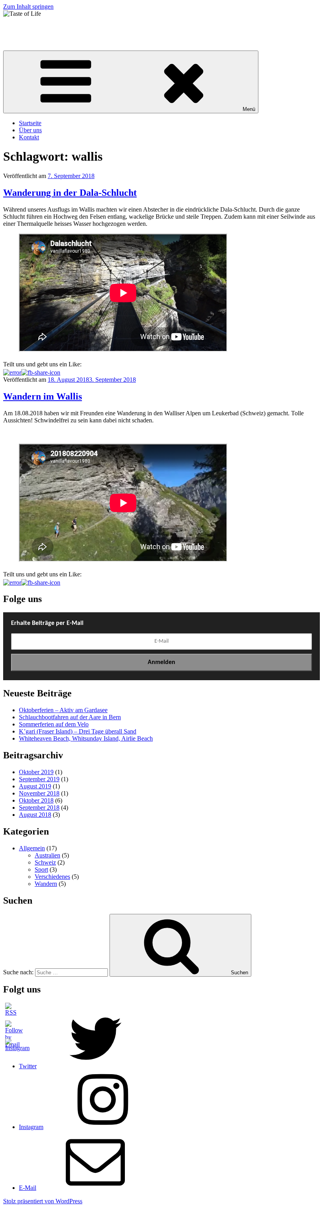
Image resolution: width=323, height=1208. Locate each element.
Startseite (30, 123)
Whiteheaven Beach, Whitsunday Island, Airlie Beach (86, 738)
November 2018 (39, 793)
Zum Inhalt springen (28, 6)
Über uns (30, 130)
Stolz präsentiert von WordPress (42, 1201)
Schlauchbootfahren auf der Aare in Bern (70, 717)
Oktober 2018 (36, 800)
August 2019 (35, 786)
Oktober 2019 (36, 772)
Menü (249, 109)
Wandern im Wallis (42, 396)
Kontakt (29, 137)
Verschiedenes (52, 876)
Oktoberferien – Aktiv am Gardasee (63, 710)
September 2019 (39, 779)
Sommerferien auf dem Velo (54, 724)
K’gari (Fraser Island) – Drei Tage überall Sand (77, 731)
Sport (41, 869)
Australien (47, 855)
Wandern (46, 883)
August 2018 (35, 814)
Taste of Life (19, 27)
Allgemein (32, 848)
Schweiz (45, 862)
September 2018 (39, 807)
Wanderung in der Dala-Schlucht (70, 193)
